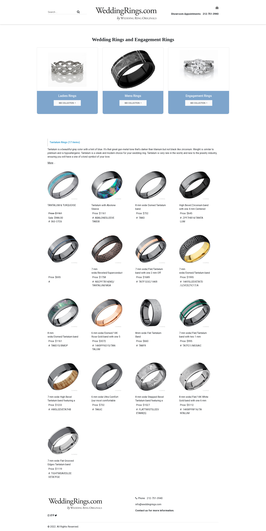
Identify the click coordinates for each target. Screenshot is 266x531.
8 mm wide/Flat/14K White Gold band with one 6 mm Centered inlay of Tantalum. (193, 400)
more (50, 162)
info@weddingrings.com (148, 504)
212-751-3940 (210, 13)
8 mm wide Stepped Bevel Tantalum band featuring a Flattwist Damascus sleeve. (150, 400)
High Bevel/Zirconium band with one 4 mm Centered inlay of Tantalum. (193, 209)
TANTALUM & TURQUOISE (62, 205)
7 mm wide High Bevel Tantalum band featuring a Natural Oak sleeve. (61, 400)
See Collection (66, 103)
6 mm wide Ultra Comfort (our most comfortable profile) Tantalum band (104, 400)
